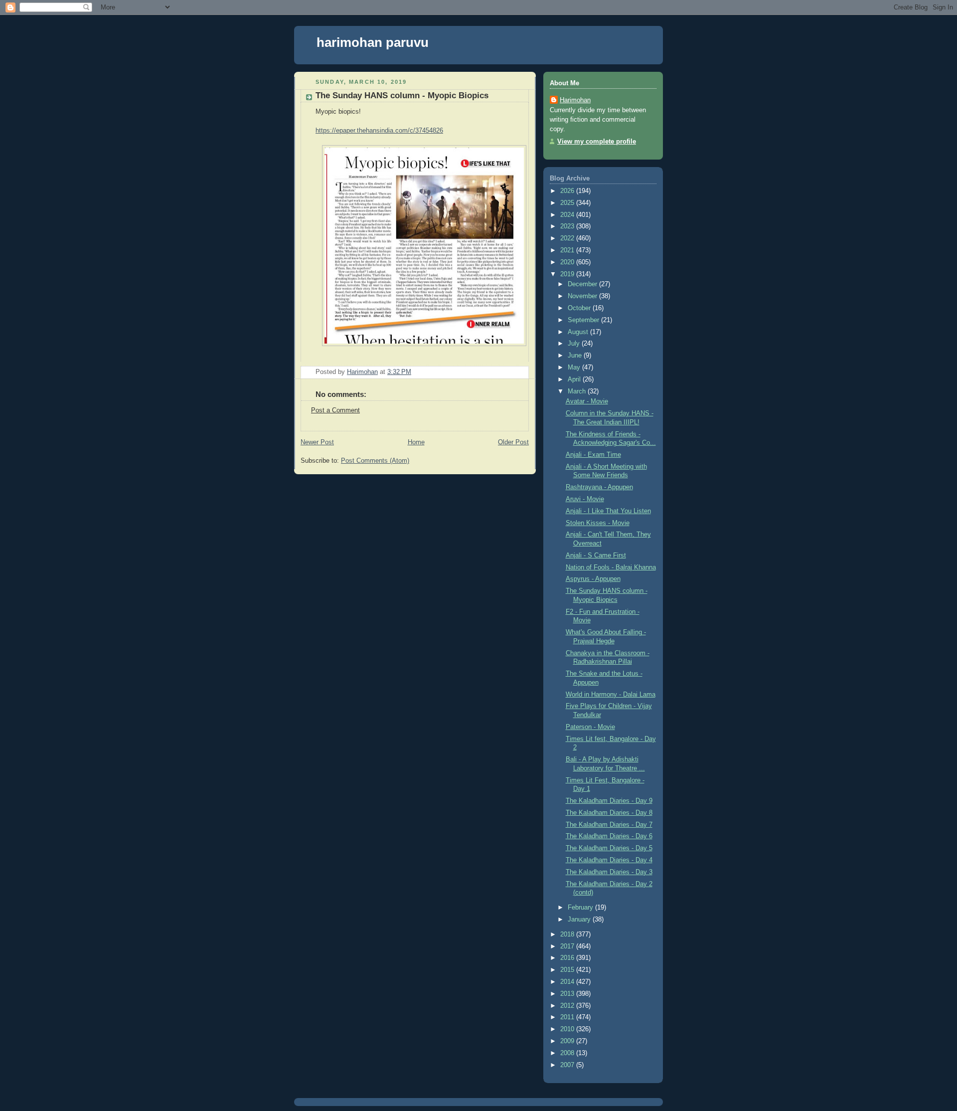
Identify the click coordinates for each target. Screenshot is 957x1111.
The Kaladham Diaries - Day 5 (609, 848)
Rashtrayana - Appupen (599, 487)
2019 (568, 274)
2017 (568, 946)
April (575, 379)
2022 (568, 238)
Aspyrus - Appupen (593, 578)
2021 (568, 250)
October (580, 308)
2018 (568, 934)
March (578, 391)
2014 (568, 981)
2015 (568, 969)
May (575, 367)
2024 (568, 214)
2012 (568, 1005)
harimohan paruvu (373, 42)
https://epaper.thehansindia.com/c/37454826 (379, 130)
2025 (568, 202)
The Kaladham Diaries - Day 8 (609, 812)
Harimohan (575, 100)
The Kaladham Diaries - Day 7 (609, 824)
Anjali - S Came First (596, 555)
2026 (568, 190)
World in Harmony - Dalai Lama (610, 694)
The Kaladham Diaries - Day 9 (609, 800)
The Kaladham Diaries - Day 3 (609, 872)
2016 (568, 957)
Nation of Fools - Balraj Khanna (611, 567)
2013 (568, 993)
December (583, 284)
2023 (568, 226)
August (579, 332)
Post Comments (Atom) (375, 460)
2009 (568, 1041)
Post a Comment (335, 410)
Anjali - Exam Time (593, 454)
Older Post (513, 442)
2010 (568, 1029)
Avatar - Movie (587, 401)
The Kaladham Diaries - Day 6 (609, 836)
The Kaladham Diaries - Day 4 (609, 860)
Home (416, 442)
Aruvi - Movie (585, 499)
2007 (568, 1065)
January (580, 919)
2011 (568, 1017)
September (584, 320)
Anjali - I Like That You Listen (608, 511)
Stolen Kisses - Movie (598, 523)
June (576, 355)
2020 (568, 262)
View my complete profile (596, 141)
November (583, 296)
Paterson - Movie (590, 727)
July (575, 343)
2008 (568, 1053)
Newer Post (317, 442)
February (581, 907)
